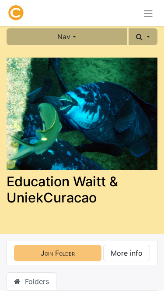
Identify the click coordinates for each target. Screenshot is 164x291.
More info (127, 253)
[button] (143, 36)
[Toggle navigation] (148, 13)
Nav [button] (63, 36)
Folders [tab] (35, 281)
